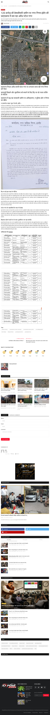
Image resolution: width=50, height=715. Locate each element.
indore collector (17, 648)
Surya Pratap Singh (12, 544)
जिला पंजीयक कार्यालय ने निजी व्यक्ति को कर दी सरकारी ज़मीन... (8, 389)
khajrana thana (10, 331)
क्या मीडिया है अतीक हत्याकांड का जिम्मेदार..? (16, 340)
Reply (13, 453)
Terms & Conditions (27, 712)
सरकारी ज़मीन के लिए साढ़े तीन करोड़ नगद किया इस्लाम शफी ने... (25, 405)
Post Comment (5, 439)
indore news (22, 643)
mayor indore (14, 646)
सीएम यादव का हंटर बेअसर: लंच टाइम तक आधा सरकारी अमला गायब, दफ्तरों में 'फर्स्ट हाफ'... (37, 341)
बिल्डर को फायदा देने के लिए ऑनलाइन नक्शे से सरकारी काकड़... (25, 389)
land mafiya (4, 331)
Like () (17, 453)
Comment (3, 429)
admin (35, 406)
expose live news (29, 643)
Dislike (10, 355)
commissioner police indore (28, 329)
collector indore (5, 329)
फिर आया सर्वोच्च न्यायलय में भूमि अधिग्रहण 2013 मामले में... (28, 695)
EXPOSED (3, 9)
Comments (4, 415)
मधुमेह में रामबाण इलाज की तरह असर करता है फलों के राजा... (29, 688)
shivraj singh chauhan (43, 646)
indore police (21, 646)
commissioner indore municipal (15, 329)
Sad (36, 355)
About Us (41, 712)
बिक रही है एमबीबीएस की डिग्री (40, 404)
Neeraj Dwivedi (6, 23)
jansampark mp (28, 331)
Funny (23, 355)
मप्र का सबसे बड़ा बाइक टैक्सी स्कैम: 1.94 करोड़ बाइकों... (18, 624)
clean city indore (5, 648)
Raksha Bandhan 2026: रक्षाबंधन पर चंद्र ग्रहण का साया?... (19, 556)
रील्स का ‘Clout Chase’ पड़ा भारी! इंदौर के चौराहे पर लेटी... (18, 549)
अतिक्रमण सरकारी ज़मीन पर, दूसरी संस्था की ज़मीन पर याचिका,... (41, 389)
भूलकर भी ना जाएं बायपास (28, 701)
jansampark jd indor (19, 331)
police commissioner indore (31, 646)
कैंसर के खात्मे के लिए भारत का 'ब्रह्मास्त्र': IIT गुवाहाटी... (18, 569)
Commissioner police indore (27, 648)
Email (2, 423)
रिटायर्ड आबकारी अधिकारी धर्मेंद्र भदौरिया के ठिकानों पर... (14, 515)
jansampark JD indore (6, 646)
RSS (35, 648)
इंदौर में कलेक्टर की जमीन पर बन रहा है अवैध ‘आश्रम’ (8, 405)
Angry (30, 355)
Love (17, 355)
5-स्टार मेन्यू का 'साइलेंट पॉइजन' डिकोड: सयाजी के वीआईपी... (19, 543)
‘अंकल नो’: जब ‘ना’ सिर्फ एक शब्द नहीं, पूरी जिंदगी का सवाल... (18, 611)
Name (2, 418)
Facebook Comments (14, 415)
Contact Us (46, 712)
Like (4, 355)
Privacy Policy (35, 712)
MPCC (11, 648)
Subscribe (46, 695)
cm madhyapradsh (39, 329)
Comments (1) (4, 447)
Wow (43, 355)
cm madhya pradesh (14, 643)
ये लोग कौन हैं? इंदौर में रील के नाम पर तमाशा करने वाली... (18, 562)
